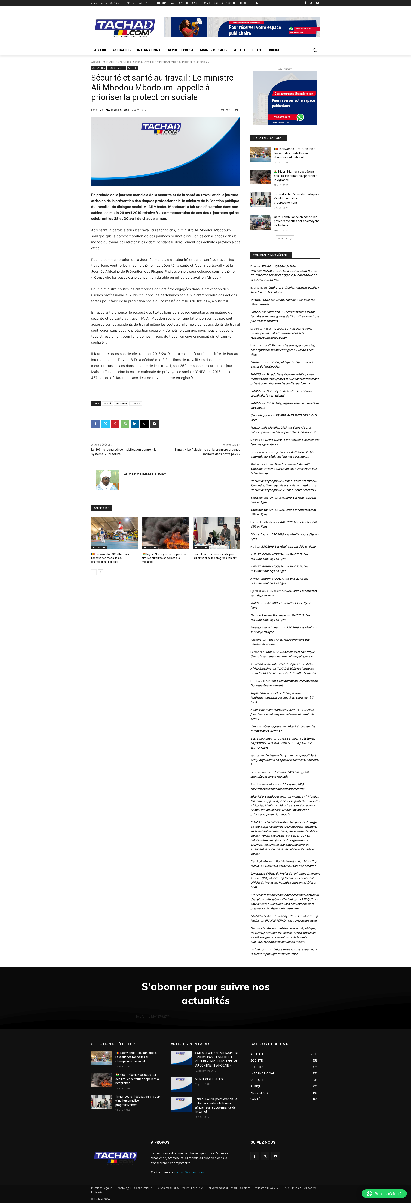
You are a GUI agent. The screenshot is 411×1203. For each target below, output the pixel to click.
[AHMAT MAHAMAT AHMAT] (107, 480)
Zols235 (255, 312)
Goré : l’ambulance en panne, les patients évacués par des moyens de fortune (296, 221)
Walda (254, 603)
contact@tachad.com (189, 1172)
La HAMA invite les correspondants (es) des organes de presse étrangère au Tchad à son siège (282, 349)
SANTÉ (107, 403)
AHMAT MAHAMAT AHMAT (112, 109)
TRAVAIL (136, 403)
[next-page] (100, 572)
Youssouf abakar (261, 498)
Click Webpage (260, 415)
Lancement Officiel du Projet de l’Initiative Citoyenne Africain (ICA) (283, 882)
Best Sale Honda (261, 739)
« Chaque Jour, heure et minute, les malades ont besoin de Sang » (282, 714)
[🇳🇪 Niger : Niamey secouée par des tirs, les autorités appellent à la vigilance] (165, 533)
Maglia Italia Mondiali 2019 (268, 427)
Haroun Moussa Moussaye (268, 615)
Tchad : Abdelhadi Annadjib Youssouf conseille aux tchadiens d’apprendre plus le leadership (283, 468)
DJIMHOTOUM (260, 300)
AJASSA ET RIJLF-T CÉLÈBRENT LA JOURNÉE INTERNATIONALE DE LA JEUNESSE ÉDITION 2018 (283, 743)
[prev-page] (94, 572)
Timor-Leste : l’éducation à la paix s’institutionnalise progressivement (296, 198)
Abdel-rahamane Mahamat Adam (272, 710)
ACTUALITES (110, 62)
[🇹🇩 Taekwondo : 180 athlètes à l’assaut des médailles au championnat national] (114, 533)
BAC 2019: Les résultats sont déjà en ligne (288, 546)
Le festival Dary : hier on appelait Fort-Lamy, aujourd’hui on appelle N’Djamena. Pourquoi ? (284, 759)
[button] (315, 50)
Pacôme (255, 362)
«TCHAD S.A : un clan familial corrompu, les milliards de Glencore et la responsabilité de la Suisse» (281, 333)
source (254, 755)
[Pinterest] (115, 424)
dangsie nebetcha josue (265, 726)
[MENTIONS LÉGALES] (181, 1084)
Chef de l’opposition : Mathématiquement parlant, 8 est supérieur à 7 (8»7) (281, 697)
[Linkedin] (135, 424)
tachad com (258, 949)
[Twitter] (311, 3)
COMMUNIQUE (116, 67)
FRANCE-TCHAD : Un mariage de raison (291, 920)
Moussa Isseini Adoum (265, 627)
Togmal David (259, 693)
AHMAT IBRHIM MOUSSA (267, 554)
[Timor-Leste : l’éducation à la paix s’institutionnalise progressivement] (216, 533)
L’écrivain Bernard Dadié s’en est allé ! (290, 866)
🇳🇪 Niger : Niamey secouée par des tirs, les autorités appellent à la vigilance (164, 557)
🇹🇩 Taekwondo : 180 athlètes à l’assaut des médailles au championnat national (110, 557)
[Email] (144, 424)
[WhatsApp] (125, 424)
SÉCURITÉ (121, 403)
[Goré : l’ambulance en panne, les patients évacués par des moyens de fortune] (260, 222)
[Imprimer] (154, 424)
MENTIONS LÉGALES (209, 1079)
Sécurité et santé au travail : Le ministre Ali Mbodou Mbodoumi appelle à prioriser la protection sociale (283, 809)
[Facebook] (305, 3)
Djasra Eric (257, 534)
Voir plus (283, 238)
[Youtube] (317, 3)
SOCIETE (132, 67)
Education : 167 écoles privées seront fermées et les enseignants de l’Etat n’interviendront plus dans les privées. (284, 316)
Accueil (95, 62)
